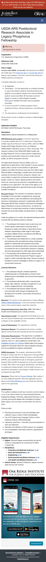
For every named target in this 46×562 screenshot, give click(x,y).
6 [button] (34, 460)
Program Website (26, 376)
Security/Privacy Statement (14, 553)
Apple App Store (21, 73)
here (10, 101)
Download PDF (36, 543)
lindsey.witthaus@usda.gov (11, 302)
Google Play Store (35, 73)
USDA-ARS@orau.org (17, 381)
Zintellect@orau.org (22, 559)
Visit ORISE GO (14, 529)
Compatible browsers (32, 553)
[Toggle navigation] (42, 20)
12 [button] (36, 450)
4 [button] (27, 452)
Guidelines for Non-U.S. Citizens (12, 343)
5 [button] (18, 455)
